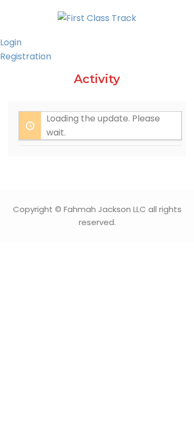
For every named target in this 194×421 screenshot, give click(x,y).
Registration (25, 56)
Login (11, 42)
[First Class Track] (97, 17)
